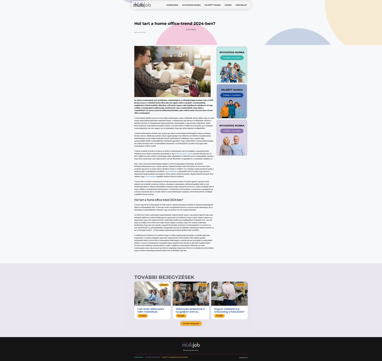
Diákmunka (172, 5)
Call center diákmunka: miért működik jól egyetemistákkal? (150, 311)
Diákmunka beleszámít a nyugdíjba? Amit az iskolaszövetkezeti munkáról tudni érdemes (190, 313)
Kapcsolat (241, 5)
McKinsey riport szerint (183, 154)
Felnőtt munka (213, 5)
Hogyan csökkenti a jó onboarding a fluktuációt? (229, 310)
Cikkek (228, 5)
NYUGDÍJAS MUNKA (152, 357)
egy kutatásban (171, 171)
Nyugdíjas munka (191, 5)
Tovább (142, 316)
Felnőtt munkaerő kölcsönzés (175, 357)
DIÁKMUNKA (138, 357)
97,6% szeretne (150, 176)
